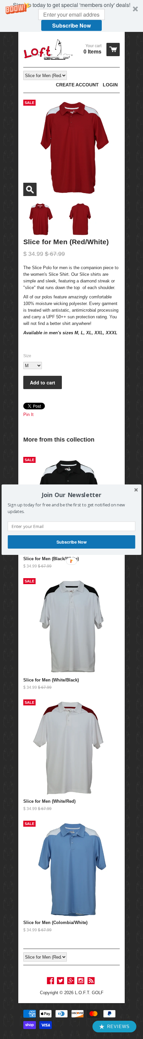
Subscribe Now (71, 542)
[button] (71, 494)
